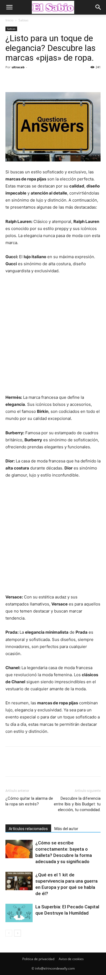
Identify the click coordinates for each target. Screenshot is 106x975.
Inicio (9, 20)
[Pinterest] (35, 79)
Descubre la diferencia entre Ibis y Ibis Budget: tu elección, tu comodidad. (77, 804)
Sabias (23, 20)
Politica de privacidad (38, 959)
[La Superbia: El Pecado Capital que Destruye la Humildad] (19, 913)
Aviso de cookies (71, 959)
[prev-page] (8, 933)
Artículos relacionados (28, 829)
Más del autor (66, 829)
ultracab (18, 67)
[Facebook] (10, 79)
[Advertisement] (53, 336)
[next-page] (17, 933)
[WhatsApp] (48, 79)
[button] (9, 7)
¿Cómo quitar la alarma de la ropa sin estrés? (29, 801)
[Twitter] (23, 79)
